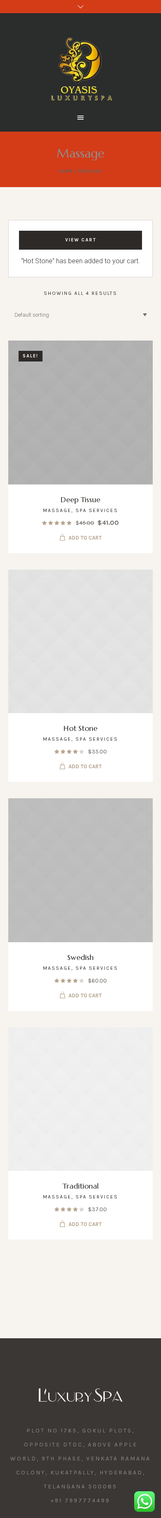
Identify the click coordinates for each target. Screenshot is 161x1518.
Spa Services (97, 510)
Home (66, 171)
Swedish (80, 957)
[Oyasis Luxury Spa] (80, 62)
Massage (57, 510)
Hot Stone (80, 728)
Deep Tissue (80, 499)
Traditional (80, 1186)
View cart (80, 240)
